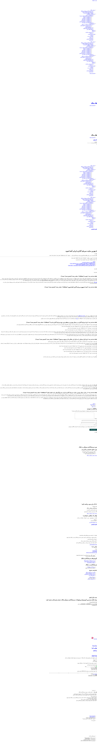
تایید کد (94, 675)
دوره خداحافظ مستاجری (89, 27)
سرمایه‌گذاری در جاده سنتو (86, 19)
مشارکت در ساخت (90, 70)
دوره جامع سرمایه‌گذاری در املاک (87, 24)
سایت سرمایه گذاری (81, 315)
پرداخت (95, 650)
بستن (94, 660)
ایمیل (96, 422)
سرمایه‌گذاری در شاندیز (87, 17)
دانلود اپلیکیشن (94, 524)
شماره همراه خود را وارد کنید (92, 664)
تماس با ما (94, 648)
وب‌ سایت (95, 424)
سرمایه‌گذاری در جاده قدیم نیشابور (85, 21)
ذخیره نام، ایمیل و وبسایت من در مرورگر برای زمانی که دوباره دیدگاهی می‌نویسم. (82, 426)
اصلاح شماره (90, 675)
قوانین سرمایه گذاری (91, 34)
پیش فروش (91, 71)
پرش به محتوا (94, 0)
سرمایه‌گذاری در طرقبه (87, 16)
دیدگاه (95, 418)
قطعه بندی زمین (90, 36)
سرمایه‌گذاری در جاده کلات (86, 18)
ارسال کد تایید (93, 668)
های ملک (94, 103)
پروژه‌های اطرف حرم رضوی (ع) (87, 22)
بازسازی (91, 35)
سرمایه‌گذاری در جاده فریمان (86, 20)
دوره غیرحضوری (88, 26)
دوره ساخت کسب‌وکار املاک (88, 28)
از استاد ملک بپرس (90, 29)
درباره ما (91, 33)
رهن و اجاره (91, 38)
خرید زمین (91, 37)
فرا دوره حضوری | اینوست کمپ (85, 25)
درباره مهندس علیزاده (89, 32)
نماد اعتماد (94, 655)
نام (96, 420)
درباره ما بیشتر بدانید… (93, 544)
